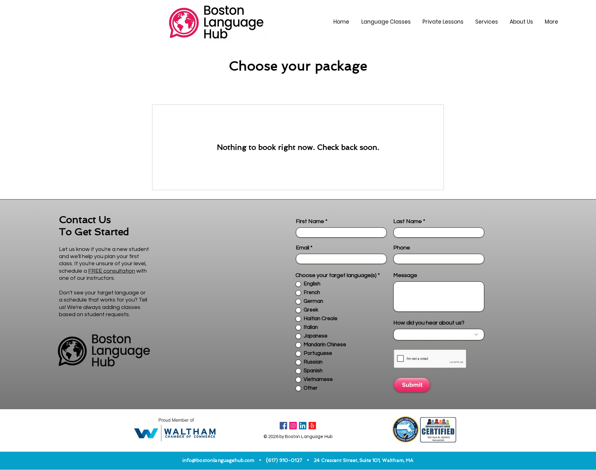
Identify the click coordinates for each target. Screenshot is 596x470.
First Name (310, 221)
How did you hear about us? (428, 323)
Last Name (407, 221)
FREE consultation (111, 271)
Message (405, 275)
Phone (401, 248)
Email (302, 248)
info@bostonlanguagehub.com (219, 460)
